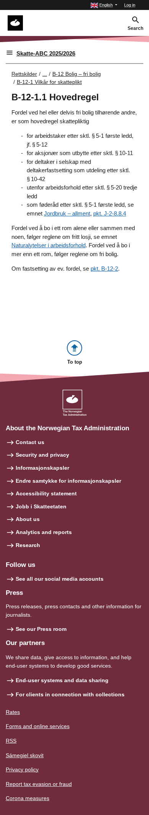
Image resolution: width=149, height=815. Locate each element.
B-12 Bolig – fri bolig (76, 74)
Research (28, 545)
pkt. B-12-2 (104, 268)
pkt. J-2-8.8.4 (109, 213)
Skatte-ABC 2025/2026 (45, 53)
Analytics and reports (44, 532)
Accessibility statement (46, 493)
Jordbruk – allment (67, 213)
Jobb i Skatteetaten (41, 506)
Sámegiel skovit (25, 755)
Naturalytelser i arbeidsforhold (48, 245)
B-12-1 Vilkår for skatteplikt (49, 82)
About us (28, 519)
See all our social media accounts (60, 579)
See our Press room (41, 629)
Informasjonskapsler (42, 468)
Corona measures (27, 798)
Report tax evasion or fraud (39, 784)
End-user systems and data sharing (62, 680)
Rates (13, 712)
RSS (11, 741)
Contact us (30, 442)
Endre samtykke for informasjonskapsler (68, 481)
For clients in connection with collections (70, 694)
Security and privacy (42, 455)
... (44, 74)
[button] (104, 5)
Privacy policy (22, 769)
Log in (129, 5)
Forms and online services (38, 726)
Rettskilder (24, 74)
